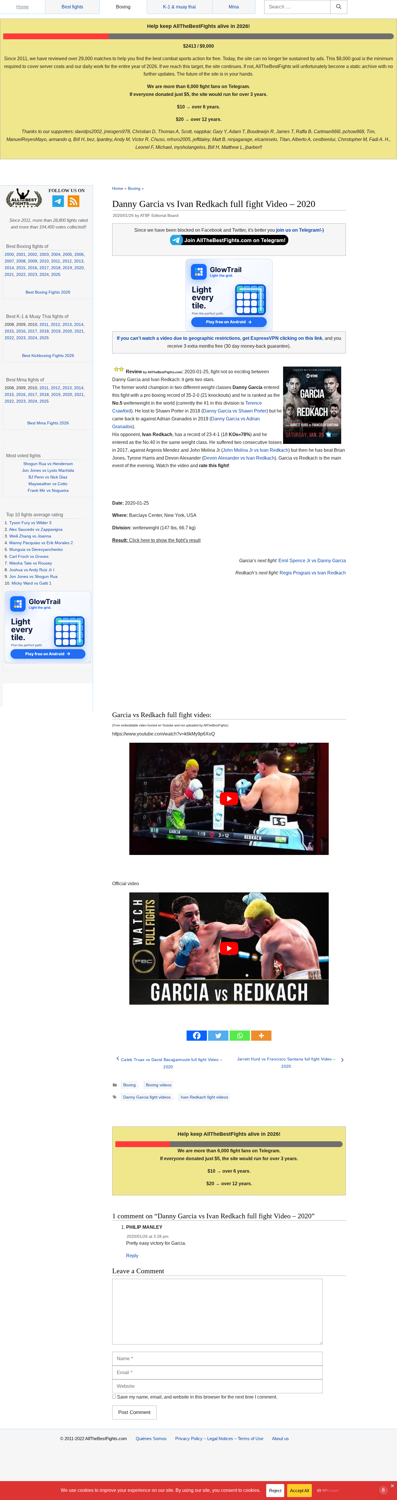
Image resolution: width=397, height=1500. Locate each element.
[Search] (338, 7)
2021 (9, 274)
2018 (55, 267)
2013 (78, 261)
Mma (234, 6)
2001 (21, 254)
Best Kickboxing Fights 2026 (48, 355)
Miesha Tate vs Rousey (30, 563)
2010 (44, 261)
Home (22, 6)
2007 (9, 261)
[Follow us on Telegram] (58, 205)
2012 (67, 261)
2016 (32, 267)
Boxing (123, 6)
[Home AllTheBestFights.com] (24, 206)
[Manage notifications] (383, 1490)
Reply (132, 1255)
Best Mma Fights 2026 (48, 423)
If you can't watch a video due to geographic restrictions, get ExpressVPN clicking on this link (219, 338)
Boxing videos (158, 1085)
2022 (21, 274)
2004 (55, 254)
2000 (9, 254)
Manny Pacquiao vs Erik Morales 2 (41, 542)
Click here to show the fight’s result (156, 540)
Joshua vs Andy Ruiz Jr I (31, 569)
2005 (67, 254)
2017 (44, 267)
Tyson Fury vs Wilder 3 (30, 522)
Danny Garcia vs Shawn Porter (235, 410)
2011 (55, 261)
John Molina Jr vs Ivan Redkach (255, 450)
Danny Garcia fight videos (147, 1097)
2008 (21, 261)
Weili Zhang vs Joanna (30, 536)
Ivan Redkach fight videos (204, 1097)
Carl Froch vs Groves (29, 556)
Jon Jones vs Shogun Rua (33, 576)
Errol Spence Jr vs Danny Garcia (312, 560)
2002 (32, 254)
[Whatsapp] (240, 1036)
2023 (32, 274)
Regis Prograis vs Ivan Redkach (313, 572)
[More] (261, 1036)
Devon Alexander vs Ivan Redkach (239, 458)
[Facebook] (197, 1036)
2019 (67, 267)
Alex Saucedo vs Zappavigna (35, 529)
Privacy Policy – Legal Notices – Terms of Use (219, 1438)
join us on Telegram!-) (300, 230)
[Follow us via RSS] (74, 205)
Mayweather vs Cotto (47, 483)
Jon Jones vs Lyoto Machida (48, 470)
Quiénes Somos (151, 1438)
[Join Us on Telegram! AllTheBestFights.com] (229, 243)
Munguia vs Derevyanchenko (36, 549)
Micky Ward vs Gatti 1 (31, 583)
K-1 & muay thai (179, 6)
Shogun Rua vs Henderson (48, 463)
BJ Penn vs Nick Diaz (47, 477)
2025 (55, 274)
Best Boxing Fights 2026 (48, 292)
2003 (44, 254)
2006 (79, 254)
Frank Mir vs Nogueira (48, 490)
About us (280, 1438)
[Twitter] (218, 1036)
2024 (44, 274)
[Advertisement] (187, 650)
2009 (32, 261)
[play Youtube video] (229, 799)
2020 (79, 267)
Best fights (72, 6)
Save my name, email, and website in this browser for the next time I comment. (197, 1396)
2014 (9, 267)
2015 (21, 267)
